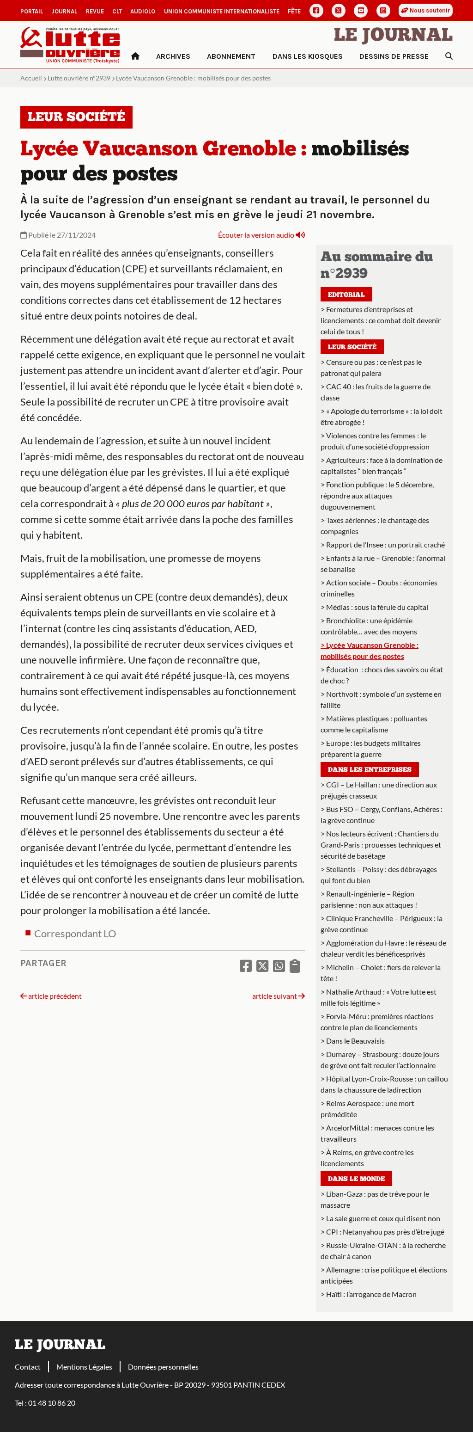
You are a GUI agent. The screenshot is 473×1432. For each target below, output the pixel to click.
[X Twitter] (339, 11)
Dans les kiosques (308, 56)
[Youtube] (361, 11)
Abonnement (231, 56)
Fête (294, 11)
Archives (173, 56)
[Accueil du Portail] (70, 44)
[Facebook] (316, 11)
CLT (117, 11)
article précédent (54, 995)
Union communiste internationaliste (221, 11)
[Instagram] (383, 11)
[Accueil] (135, 56)
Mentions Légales (84, 1366)
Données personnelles (163, 1366)
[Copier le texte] (295, 965)
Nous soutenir (429, 10)
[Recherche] (449, 56)
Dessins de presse (394, 56)
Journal (64, 11)
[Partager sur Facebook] (246, 965)
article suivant (275, 995)
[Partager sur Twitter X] (262, 965)
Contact (28, 1366)
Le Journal (393, 36)
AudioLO (142, 11)
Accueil (31, 78)
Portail (31, 11)
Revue (95, 11)
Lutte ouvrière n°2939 (79, 78)
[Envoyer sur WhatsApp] (279, 965)
